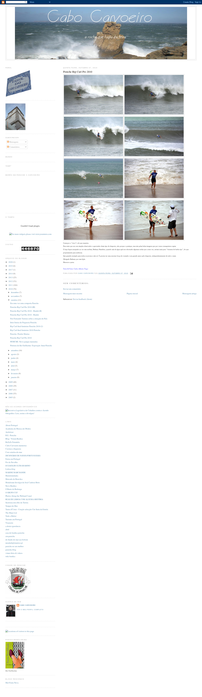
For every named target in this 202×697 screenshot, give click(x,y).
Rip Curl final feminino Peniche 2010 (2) (26, 326)
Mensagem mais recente (72, 293)
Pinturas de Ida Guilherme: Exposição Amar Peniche (31, 345)
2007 (11, 389)
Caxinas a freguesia (13, 448)
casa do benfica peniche (14, 533)
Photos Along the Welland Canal (18, 496)
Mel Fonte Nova (11, 682)
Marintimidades (11, 475)
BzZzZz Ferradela (12, 442)
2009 (11, 382)
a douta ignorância (12, 526)
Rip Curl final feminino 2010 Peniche (25, 330)
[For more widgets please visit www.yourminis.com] (30, 234)
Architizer (9, 432)
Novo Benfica (10, 486)
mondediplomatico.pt (14, 543)
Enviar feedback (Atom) (82, 299)
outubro (14, 300)
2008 (11, 385)
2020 (11, 262)
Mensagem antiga (189, 293)
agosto (14, 354)
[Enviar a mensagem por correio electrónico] (131, 273)
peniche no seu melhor (14, 546)
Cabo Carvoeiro (27, 605)
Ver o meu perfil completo (30, 609)
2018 (11, 265)
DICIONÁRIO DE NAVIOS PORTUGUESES (22, 455)
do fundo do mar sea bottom (16, 539)
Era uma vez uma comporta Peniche (24, 303)
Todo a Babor (10, 516)
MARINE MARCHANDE (15, 472)
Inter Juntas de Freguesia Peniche (23, 322)
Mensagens (13, 142)
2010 (11, 289)
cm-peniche (10, 536)
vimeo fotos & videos (13, 553)
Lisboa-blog (10, 469)
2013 (11, 277)
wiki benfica (10, 556)
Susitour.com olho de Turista (16, 502)
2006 (11, 393)
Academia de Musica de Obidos (18, 428)
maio (13, 362)
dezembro (15, 292)
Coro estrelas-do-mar (13, 452)
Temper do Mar (11, 506)
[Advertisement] (101, 63)
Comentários (14, 147)
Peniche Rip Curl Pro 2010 (21, 337)
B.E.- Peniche (10, 435)
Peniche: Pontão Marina (19, 334)
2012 (11, 281)
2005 (11, 397)
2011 (11, 285)
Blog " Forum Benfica (14, 438)
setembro (15, 350)
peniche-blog (10, 549)
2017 (11, 269)
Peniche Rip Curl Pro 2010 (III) (22, 307)
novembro (15, 296)
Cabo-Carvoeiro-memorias (16, 445)
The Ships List (11, 512)
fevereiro (14, 373)
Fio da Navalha (11, 462)
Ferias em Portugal (12, 459)
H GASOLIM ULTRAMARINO (17, 465)
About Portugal (11, 425)
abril (13, 365)
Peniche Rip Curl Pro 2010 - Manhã (24, 314)
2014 (11, 273)
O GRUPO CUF (11, 492)
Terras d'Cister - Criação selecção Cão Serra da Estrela (26, 509)
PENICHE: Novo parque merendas (24, 341)
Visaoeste (9, 522)
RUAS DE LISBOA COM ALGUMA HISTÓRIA (24, 499)
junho (13, 358)
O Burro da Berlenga (13, 489)
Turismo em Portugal (13, 519)
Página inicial (132, 293)
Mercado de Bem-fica (13, 479)
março (13, 369)
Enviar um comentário (72, 289)
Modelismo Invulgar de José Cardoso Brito (22, 482)
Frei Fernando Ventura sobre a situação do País (28, 318)
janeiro (14, 377)
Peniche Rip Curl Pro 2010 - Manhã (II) (26, 311)
